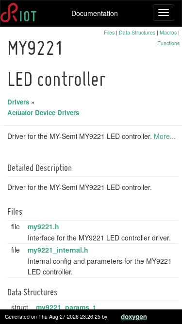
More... (165, 136)
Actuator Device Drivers (43, 112)
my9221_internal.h (58, 250)
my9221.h (43, 226)
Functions (168, 43)
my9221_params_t (66, 307)
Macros (168, 32)
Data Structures (137, 32)
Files (109, 32)
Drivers (18, 101)
